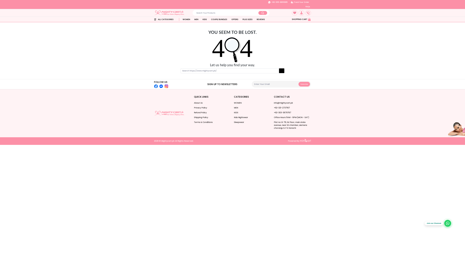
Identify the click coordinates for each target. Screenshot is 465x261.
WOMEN (186, 19)
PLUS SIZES (247, 19)
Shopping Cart (300, 19)
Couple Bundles (219, 19)
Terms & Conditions (203, 122)
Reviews (261, 19)
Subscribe (304, 84)
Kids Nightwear (241, 117)
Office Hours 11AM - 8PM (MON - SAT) (291, 117)
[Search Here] (262, 13)
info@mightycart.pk (283, 103)
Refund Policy (200, 112)
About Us (198, 103)
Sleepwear (239, 122)
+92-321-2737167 (282, 107)
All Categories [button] (165, 19)
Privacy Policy (200, 107)
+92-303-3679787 (282, 112)
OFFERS (234, 19)
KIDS (205, 19)
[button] (294, 12)
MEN (196, 19)
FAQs (308, 6)
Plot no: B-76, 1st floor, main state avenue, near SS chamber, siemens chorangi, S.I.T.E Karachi (290, 125)
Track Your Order (301, 2)
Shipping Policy (201, 117)
